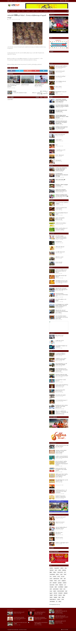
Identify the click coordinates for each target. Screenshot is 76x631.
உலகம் (65, 572)
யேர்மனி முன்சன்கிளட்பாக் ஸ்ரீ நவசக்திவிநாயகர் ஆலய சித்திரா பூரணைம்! (61, 469)
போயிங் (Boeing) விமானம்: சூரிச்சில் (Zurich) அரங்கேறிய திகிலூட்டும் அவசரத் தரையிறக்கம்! (61, 305)
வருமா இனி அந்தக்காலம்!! (60, 251)
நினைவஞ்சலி (54, 582)
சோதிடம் (55, 580)
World (60, 601)
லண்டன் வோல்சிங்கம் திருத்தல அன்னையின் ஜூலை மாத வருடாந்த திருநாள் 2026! (61, 317)
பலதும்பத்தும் (59, 582)
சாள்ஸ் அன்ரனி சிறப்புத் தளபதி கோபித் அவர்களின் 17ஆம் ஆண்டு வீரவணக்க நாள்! (61, 369)
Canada (51, 595)
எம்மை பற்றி (19, 0)
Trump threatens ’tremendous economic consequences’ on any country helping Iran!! (61, 100)
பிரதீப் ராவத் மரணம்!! (59, 537)
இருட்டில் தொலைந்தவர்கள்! (60, 134)
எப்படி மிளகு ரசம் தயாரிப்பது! (60, 76)
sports (58, 599)
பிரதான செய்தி (52, 584)
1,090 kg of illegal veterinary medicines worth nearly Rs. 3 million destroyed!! (61, 116)
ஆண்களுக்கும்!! (58, 160)
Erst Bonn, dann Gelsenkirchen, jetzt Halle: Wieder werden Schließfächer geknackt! (61, 169)
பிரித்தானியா (61, 584)
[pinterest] (66, 1)
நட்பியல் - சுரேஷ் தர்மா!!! (59, 155)
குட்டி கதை (62, 576)
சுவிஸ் (64, 578)
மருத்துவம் (28, 11)
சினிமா (23, 11)
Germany (55, 597)
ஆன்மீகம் (59, 570)
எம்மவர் (37, 11)
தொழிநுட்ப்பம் (64, 580)
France (51, 597)
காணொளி (46, 11)
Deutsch (55, 595)
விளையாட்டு (51, 11)
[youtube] (65, 1)
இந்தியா (18, 11)
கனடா (51, 576)
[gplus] (64, 1)
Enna (64, 595)
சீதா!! (56, 144)
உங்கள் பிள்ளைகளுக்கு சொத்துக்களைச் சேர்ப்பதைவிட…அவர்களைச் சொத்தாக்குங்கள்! (61, 237)
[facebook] (60, 1)
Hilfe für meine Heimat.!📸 (60, 179)
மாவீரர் (33, 11)
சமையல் (51, 578)
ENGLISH (11, 0)
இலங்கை (55, 572)
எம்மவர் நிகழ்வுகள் (52, 574)
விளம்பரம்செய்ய (15, 0)
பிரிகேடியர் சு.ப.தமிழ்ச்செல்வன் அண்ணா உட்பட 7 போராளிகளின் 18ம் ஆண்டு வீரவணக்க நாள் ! (61, 412)
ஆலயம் (56, 570)
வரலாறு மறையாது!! (58, 262)
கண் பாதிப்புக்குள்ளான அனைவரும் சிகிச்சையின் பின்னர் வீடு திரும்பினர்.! (13, 85)
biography (60, 593)
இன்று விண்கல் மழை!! (59, 335)
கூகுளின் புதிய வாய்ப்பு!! (59, 340)
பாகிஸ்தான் (64, 582)
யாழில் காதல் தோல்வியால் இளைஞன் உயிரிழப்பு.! (39, 85)
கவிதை (65, 574)
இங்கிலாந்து (64, 570)
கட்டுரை (61, 574)
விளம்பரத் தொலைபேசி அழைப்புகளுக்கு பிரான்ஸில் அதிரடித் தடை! (61, 294)
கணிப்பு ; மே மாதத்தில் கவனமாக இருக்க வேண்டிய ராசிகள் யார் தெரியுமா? (61, 271)
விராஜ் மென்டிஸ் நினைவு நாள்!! (19, 612)
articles (55, 593)
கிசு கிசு (59, 576)
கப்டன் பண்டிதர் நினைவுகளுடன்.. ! (61, 400)
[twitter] (62, 1)
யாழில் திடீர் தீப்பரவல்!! (25, 84)
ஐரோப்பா (57, 574)
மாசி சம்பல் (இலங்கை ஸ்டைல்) (60, 81)
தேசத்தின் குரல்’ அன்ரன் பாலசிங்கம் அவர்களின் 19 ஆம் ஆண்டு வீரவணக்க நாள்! (61, 406)
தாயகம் (59, 580)
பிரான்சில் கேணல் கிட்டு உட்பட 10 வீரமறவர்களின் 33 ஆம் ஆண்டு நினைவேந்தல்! (61, 491)
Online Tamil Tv (53, 599)
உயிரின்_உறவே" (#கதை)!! (59, 246)
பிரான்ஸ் (57, 584)
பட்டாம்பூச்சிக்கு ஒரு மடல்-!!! (60, 149)
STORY (63, 599)
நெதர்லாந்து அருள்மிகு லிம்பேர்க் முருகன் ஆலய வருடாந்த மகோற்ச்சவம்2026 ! (60, 451)
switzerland (52, 601)
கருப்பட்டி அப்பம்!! (58, 86)
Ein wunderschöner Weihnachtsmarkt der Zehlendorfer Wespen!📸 (61, 174)
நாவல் (50, 582)
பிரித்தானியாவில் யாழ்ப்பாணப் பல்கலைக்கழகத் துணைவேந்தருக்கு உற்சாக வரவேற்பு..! (61, 311)
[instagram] (68, 1)
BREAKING (65, 593)
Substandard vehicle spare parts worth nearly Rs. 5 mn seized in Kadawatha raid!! (61, 122)
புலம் (41, 11)
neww (63, 597)
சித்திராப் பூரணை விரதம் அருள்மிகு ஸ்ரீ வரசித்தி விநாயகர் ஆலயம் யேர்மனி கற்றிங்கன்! (61, 475)
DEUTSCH (8, 0)
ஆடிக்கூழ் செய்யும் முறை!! (60, 71)
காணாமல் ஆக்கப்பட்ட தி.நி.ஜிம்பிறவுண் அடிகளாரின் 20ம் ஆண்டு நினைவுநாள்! (61, 611)
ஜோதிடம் (51, 593)
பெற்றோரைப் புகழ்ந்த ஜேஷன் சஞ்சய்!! (61, 542)
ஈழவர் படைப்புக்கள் (60, 572)
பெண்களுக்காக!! (58, 241)
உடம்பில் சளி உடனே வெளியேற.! (60, 223)
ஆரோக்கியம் (51, 570)
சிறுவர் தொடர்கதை (56, 578)
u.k (56, 601)
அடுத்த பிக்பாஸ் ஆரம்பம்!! (59, 522)
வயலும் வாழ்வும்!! (58, 139)
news (59, 597)
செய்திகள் (12, 11)
